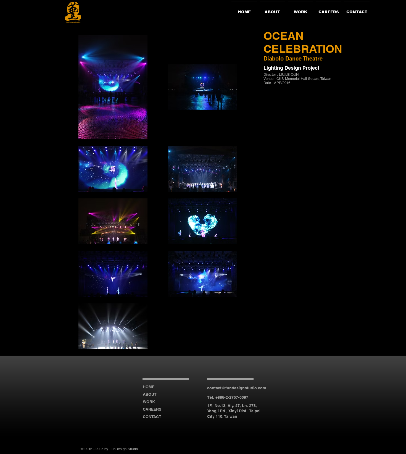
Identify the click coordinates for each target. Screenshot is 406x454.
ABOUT (150, 394)
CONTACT (152, 416)
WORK (149, 402)
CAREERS (152, 409)
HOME (148, 387)
